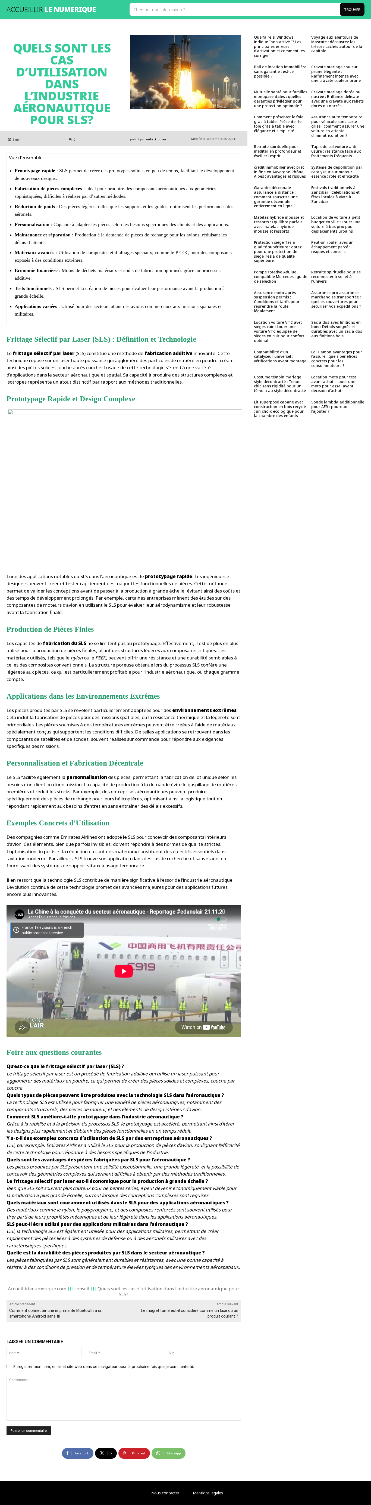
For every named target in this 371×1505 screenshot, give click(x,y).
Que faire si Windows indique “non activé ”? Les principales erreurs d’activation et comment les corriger (279, 46)
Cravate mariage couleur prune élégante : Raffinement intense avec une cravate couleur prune (336, 73)
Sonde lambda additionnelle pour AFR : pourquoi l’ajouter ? (337, 406)
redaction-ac (156, 139)
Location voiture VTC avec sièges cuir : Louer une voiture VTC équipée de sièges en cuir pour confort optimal (279, 331)
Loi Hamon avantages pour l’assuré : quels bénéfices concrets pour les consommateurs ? (336, 358)
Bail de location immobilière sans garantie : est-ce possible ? (280, 71)
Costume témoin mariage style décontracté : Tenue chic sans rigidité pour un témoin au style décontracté (280, 383)
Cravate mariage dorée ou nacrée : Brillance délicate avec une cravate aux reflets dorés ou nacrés (337, 98)
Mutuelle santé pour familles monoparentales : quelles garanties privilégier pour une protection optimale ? (280, 98)
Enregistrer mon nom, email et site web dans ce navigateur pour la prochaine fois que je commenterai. (103, 1366)
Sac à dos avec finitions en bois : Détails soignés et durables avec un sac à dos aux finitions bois (336, 329)
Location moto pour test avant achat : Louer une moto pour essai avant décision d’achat (333, 383)
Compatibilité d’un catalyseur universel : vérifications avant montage (280, 356)
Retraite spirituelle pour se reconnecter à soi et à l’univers (336, 276)
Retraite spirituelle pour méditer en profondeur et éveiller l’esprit (277, 151)
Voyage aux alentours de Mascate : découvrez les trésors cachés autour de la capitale (336, 44)
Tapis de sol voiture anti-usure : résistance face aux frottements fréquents (336, 151)
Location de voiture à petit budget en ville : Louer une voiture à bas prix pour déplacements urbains (335, 224)
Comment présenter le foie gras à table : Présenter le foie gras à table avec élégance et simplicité (278, 123)
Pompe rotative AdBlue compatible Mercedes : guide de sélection (280, 276)
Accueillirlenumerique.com (37, 1288)
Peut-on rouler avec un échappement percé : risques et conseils (332, 247)
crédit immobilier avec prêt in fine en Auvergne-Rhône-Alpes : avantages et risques (280, 172)
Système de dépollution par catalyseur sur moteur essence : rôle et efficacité (336, 172)
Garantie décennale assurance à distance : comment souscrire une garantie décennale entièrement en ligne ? (276, 196)
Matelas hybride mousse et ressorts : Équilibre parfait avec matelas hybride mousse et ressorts (279, 224)
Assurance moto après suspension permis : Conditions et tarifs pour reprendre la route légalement (277, 301)
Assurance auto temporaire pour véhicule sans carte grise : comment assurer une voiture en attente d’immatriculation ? (337, 126)
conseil (81, 1288)
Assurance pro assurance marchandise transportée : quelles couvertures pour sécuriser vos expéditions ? (336, 299)
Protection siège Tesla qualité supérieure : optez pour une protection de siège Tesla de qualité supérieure (278, 251)
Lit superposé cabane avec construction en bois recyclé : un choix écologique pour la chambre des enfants (280, 408)
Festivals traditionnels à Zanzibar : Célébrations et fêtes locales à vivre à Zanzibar (335, 194)
